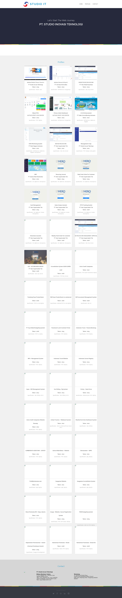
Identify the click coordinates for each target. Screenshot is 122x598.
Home (81, 4)
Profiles (87, 4)
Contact (95, 4)
